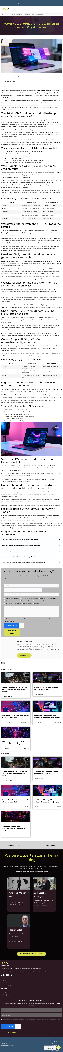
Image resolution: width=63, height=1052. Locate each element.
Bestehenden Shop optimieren (29, 598)
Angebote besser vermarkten (48, 598)
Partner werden (27, 603)
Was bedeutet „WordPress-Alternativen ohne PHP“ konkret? (19, 551)
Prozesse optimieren (26, 601)
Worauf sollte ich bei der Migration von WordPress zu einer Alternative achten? (24, 562)
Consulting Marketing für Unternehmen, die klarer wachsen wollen (14, 828)
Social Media (19, 904)
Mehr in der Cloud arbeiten (13, 603)
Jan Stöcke (40, 893)
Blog (7, 14)
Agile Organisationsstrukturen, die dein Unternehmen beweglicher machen (14, 689)
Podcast (21, 941)
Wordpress (44, 905)
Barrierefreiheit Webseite (42, 900)
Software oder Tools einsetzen (43, 601)
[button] (39, 9)
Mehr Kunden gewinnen (12, 601)
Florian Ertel (15, 930)
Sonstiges (36, 603)
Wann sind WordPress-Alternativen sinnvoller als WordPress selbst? (21, 545)
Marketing (15, 902)
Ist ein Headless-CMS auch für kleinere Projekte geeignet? (18, 557)
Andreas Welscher (19, 893)
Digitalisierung (38, 903)
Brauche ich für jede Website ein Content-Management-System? (20, 539)
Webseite (37, 905)
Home (2, 14)
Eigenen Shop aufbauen (12, 598)
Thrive (45, 903)
